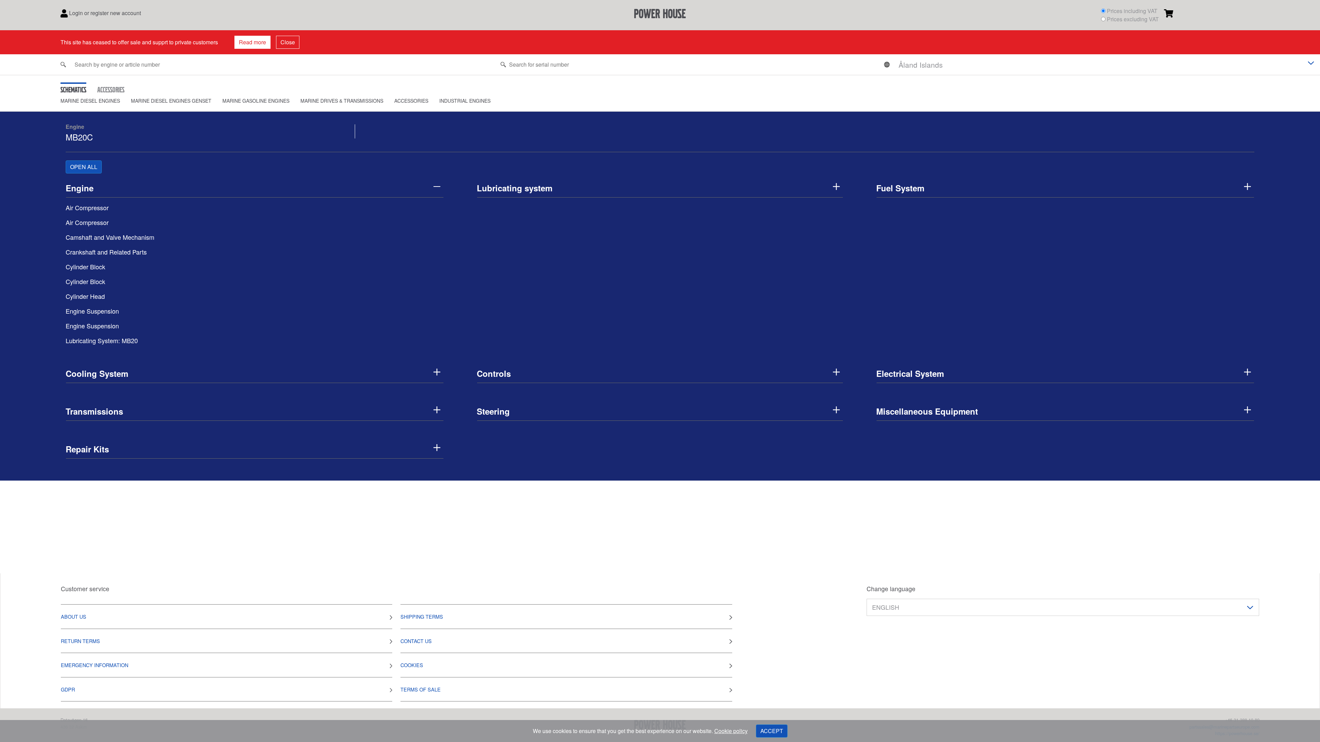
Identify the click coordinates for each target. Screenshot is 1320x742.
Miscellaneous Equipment (927, 411)
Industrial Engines (465, 100)
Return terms (80, 640)
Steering (493, 411)
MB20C (79, 137)
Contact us (416, 640)
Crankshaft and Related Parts (106, 251)
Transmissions (94, 411)
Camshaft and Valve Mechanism (110, 237)
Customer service (85, 588)
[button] (95, 101)
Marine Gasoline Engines (255, 100)
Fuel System (900, 188)
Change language (891, 588)
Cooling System (97, 373)
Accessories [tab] (110, 90)
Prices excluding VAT (1133, 19)
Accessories (411, 100)
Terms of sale (420, 689)
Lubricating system (514, 188)
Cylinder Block (85, 266)
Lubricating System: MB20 (102, 340)
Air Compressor (87, 207)
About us (73, 616)
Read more (252, 42)
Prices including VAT (1132, 11)
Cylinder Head (85, 296)
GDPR (68, 689)
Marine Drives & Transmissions (341, 100)
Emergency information (94, 664)
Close (287, 42)
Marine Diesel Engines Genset (171, 100)
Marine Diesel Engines (90, 100)
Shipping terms (421, 616)
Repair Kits (87, 449)
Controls (494, 373)
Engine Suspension (92, 310)
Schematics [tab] (73, 90)
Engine (75, 127)
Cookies (411, 664)
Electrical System (910, 373)
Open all (83, 167)
